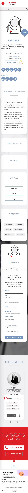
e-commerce (9, 224)
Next (17, 423)
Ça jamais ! (4, 490)
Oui (23, 490)
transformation (9, 234)
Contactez (11, 62)
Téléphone (8, 311)
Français (14, 199)
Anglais (14, 193)
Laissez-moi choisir (14, 491)
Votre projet (9, 317)
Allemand (14, 188)
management (18, 229)
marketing (19, 224)
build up (8, 229)
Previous (10, 423)
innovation (20, 234)
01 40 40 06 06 (15, 448)
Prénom (7, 290)
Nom (6, 295)
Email (6, 306)
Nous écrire (16, 454)
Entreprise (8, 301)
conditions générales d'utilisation (12, 326)
